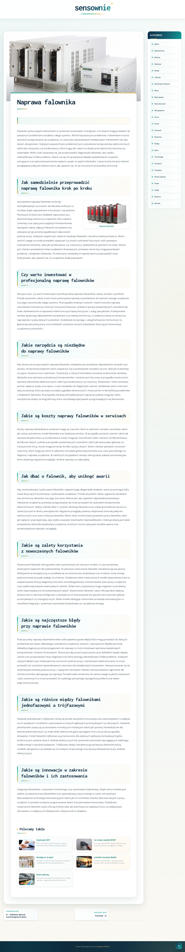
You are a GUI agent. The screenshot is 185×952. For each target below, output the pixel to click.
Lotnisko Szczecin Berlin (105, 857)
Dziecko (157, 57)
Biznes (156, 44)
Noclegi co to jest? (44, 857)
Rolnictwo (158, 137)
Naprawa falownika (106, 226)
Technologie (158, 157)
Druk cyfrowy (42, 874)
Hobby (156, 71)
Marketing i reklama (162, 84)
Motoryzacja (159, 97)
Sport (156, 150)
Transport (158, 163)
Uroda (156, 183)
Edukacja (157, 64)
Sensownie (93, 7)
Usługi (156, 190)
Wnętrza (157, 197)
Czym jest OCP (43, 840)
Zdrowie (157, 203)
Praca (156, 117)
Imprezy (157, 77)
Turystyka (158, 170)
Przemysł (157, 130)
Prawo (156, 124)
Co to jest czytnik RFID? (105, 840)
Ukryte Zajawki (160, 177)
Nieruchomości (160, 104)
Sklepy (156, 144)
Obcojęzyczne (159, 110)
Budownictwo (159, 51)
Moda (156, 90)
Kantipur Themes (103, 947)
